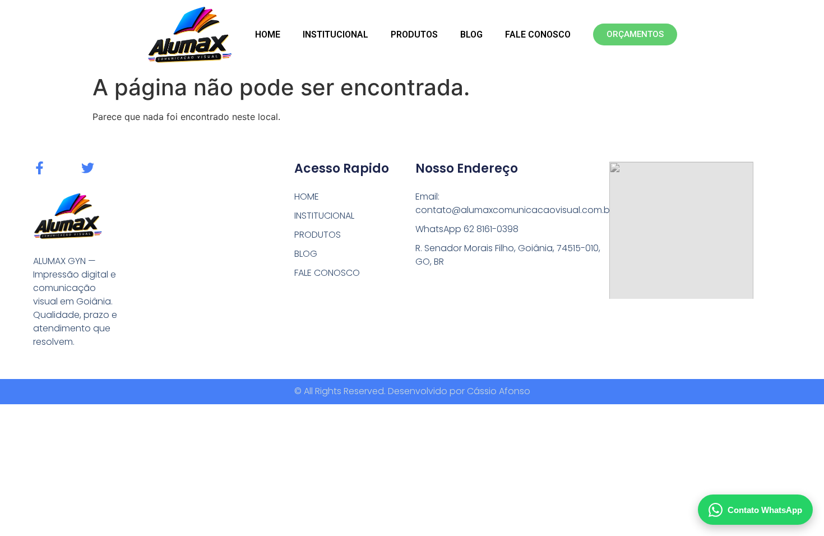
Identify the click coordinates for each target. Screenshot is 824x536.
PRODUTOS (414, 34)
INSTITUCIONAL (335, 34)
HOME (267, 34)
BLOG (471, 34)
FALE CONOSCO (538, 34)
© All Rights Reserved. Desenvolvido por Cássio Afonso (412, 391)
